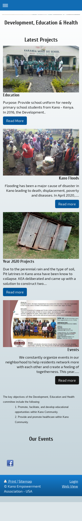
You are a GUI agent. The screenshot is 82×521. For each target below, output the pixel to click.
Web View (70, 486)
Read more (67, 204)
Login (73, 481)
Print (12, 481)
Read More (15, 120)
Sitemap (25, 481)
